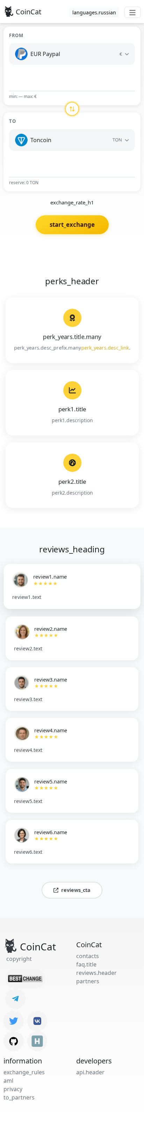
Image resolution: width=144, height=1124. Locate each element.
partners (87, 981)
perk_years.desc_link (105, 347)
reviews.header (96, 973)
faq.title (86, 964)
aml (8, 1080)
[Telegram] (15, 999)
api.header (90, 1072)
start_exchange (72, 225)
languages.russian (94, 12)
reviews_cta (76, 890)
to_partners (19, 1097)
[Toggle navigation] (132, 12)
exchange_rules (24, 1072)
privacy (12, 1089)
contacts (87, 956)
